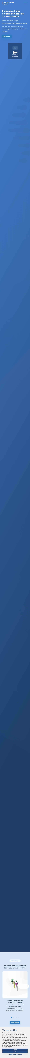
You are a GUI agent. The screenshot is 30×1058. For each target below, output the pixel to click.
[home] (8, 3)
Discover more (7, 36)
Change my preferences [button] (15, 1054)
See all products (15, 1022)
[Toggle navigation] (26, 3)
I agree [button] (15, 1049)
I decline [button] (15, 1052)
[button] (28, 986)
